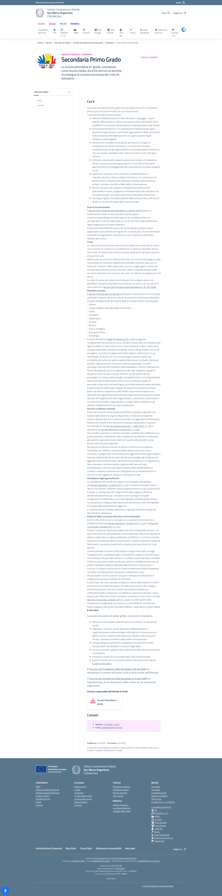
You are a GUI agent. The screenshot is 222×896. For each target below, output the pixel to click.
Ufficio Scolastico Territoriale (47, 792)
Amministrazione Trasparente (49, 848)
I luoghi (77, 789)
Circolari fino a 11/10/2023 (163, 802)
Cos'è (39, 100)
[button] (53, 92)
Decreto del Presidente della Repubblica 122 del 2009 (118, 678)
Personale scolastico (121, 786)
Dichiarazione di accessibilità (108, 848)
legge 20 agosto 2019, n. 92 (121, 339)
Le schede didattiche (121, 808)
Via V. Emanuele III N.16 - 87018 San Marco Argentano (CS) (114, 858)
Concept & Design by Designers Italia (157, 886)
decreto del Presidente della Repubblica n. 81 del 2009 (129, 287)
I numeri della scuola (83, 795)
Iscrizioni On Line (43, 799)
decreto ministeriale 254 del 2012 (105, 294)
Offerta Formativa (120, 805)
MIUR (38, 786)
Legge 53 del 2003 (102, 663)
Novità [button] (63, 23)
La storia (78, 805)
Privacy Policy (86, 848)
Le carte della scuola (83, 799)
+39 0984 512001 (112, 724)
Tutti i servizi (118, 795)
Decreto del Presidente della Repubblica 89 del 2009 (117, 669)
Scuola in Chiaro (42, 795)
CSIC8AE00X (120, 868)
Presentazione (80, 786)
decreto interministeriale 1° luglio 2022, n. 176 (128, 426)
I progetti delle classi (121, 811)
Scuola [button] (41, 23)
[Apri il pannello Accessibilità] (5, 891)
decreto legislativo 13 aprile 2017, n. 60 (120, 429)
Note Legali (130, 848)
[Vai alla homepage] (40, 13)
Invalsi (38, 802)
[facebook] (185, 13)
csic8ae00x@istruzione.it (112, 727)
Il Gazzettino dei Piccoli (43, 31)
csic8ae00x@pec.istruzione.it (149, 861)
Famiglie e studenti (121, 789)
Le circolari (155, 789)
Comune (39, 805)
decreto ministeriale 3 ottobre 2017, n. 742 (108, 599)
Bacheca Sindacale (159, 795)
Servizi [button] (52, 23)
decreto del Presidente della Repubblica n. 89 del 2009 (114, 210)
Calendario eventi (158, 792)
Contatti (40, 105)
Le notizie (155, 786)
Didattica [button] (75, 23)
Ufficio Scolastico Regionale (47, 789)
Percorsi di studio (120, 792)
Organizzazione (80, 802)
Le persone (79, 792)
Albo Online (156, 799)
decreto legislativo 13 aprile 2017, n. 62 (109, 485)
